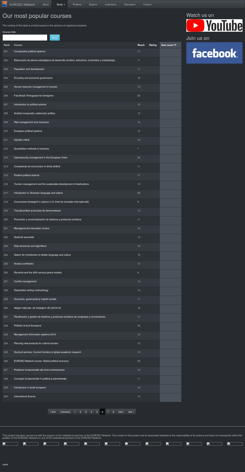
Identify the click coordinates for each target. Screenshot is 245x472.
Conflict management (25, 281)
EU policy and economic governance (33, 77)
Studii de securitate (24, 237)
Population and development (29, 69)
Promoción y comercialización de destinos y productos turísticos (47, 219)
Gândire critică (21, 139)
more (5, 464)
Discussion (130, 4)
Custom (147, 4)
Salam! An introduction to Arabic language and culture (42, 254)
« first (53, 411)
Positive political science (26, 175)
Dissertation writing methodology (31, 290)
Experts (92, 4)
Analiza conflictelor (24, 263)
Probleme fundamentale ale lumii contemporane (39, 369)
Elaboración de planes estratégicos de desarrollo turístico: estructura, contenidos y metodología (64, 60)
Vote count (167, 45)
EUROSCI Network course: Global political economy (41, 361)
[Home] (6, 4)
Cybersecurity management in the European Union (41, 157)
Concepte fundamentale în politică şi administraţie (40, 378)
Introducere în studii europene (30, 387)
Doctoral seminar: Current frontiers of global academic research (47, 352)
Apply (55, 37)
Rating (153, 45)
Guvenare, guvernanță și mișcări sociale (35, 299)
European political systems (28, 131)
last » (131, 411)
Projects (76, 4)
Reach (141, 45)
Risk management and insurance (31, 122)
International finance (25, 396)
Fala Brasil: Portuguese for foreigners (34, 95)
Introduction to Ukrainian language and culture (38, 192)
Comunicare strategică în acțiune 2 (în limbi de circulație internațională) (51, 201)
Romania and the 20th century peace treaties (38, 272)
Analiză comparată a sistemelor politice (34, 113)
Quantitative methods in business (31, 148)
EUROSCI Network (22, 4)
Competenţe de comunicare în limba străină (37, 166)
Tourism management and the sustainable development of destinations (51, 184)
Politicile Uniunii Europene (27, 325)
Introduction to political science (30, 104)
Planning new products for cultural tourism (36, 343)
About (45, 4)
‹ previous (65, 411)
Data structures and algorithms (30, 246)
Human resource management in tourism (35, 86)
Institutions (110, 4)
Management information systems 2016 (35, 334)
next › (121, 411)
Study (59, 4)
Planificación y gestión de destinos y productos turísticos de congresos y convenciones (59, 316)
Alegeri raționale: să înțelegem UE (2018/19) (37, 307)
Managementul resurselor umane (31, 228)
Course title (9, 32)
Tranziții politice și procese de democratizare (37, 210)
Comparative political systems (29, 51)
